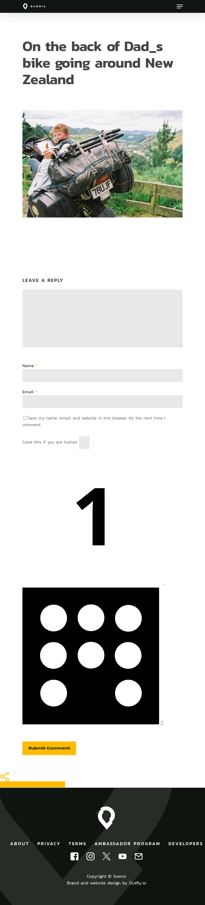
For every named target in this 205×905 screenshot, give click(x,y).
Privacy (49, 843)
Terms (77, 843)
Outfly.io (137, 883)
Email (29, 392)
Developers (185, 843)
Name (29, 366)
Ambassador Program (127, 843)
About (19, 843)
